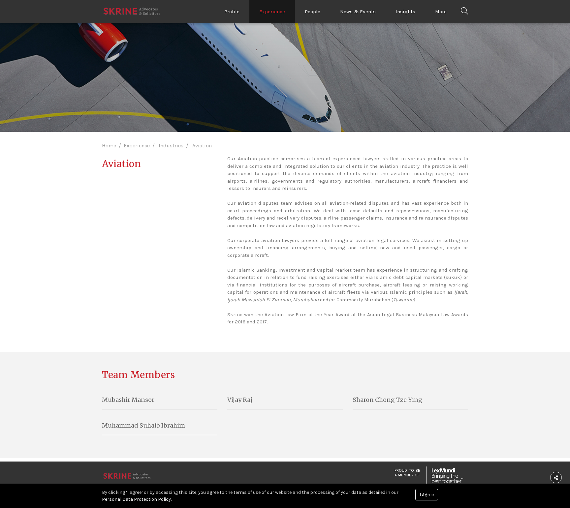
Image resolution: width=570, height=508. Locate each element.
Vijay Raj (239, 399)
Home (109, 145)
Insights (405, 12)
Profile (231, 12)
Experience (272, 12)
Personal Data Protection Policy (136, 499)
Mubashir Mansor (128, 399)
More (441, 12)
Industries (171, 145)
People (312, 12)
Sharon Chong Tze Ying (387, 399)
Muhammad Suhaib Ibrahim (143, 425)
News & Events (358, 12)
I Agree (427, 494)
